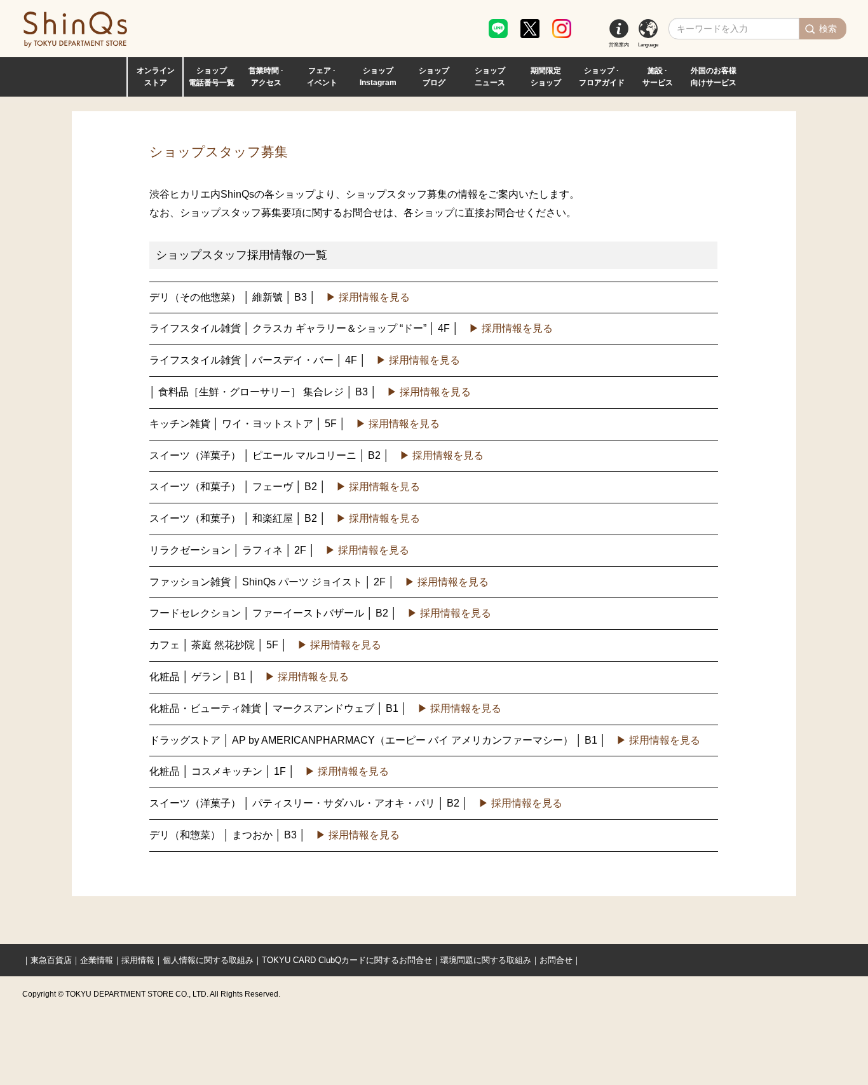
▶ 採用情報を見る (368, 297)
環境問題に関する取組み (485, 960)
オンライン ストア (156, 76)
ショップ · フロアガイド (602, 76)
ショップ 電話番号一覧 (211, 76)
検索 (828, 29)
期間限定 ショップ (546, 76)
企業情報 (96, 960)
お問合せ (556, 960)
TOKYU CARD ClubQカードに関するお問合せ (347, 960)
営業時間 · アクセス (265, 76)
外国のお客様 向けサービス (713, 76)
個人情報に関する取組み (208, 960)
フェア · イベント (322, 76)
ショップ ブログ (434, 76)
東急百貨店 (51, 960)
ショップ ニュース (490, 76)
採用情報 (137, 960)
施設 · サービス (657, 76)
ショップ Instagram (378, 76)
